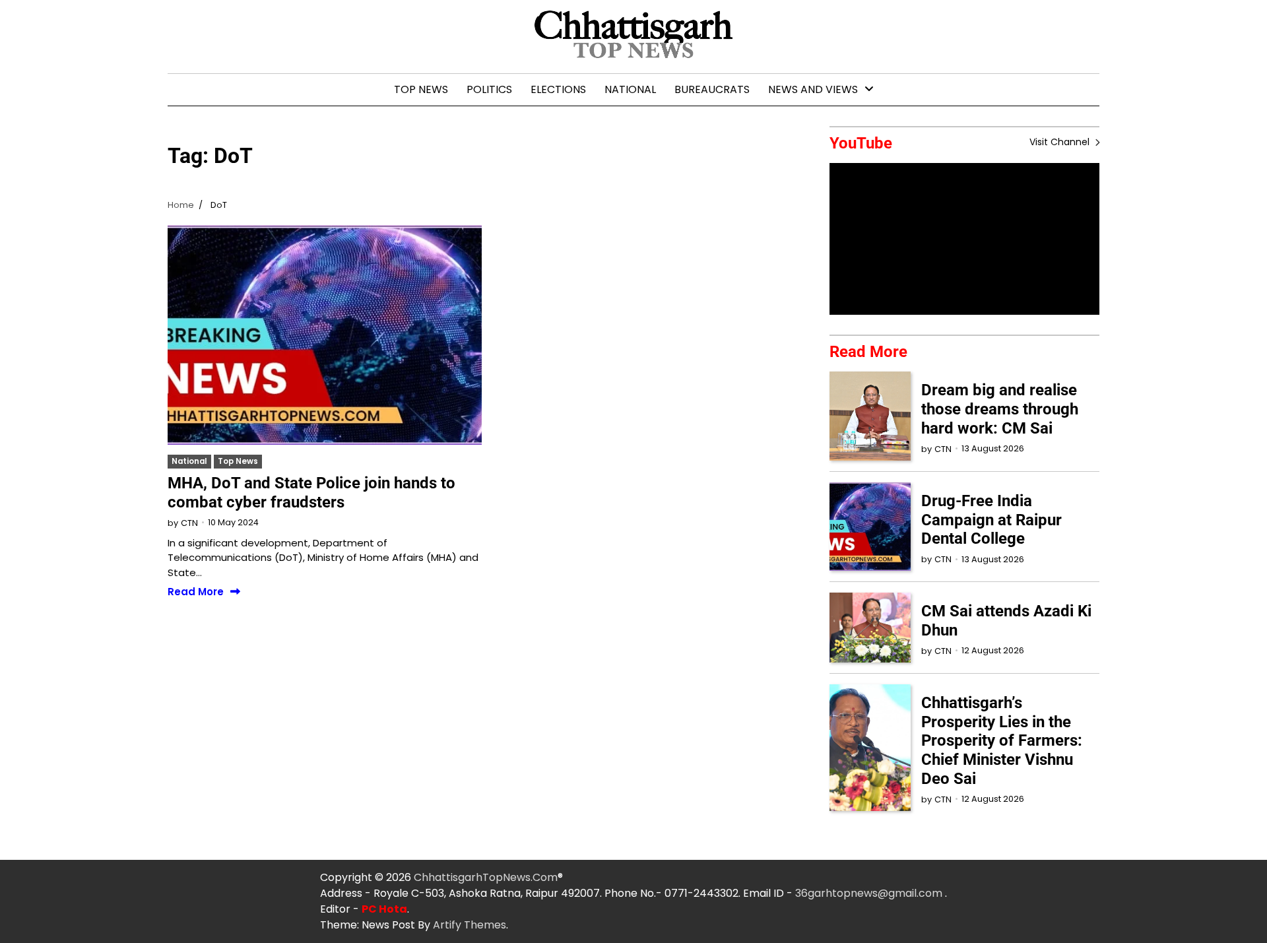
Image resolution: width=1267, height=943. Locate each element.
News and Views (813, 89)
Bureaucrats (712, 89)
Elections (558, 89)
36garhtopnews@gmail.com (870, 893)
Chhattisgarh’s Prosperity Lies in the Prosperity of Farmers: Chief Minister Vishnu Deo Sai (1001, 741)
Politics (489, 89)
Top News (421, 89)
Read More (196, 592)
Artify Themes (469, 924)
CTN (189, 523)
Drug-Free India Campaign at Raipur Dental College (991, 520)
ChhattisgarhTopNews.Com (486, 877)
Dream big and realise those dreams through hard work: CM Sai (999, 409)
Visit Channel (1060, 141)
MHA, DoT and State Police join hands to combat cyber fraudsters (311, 492)
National (630, 89)
